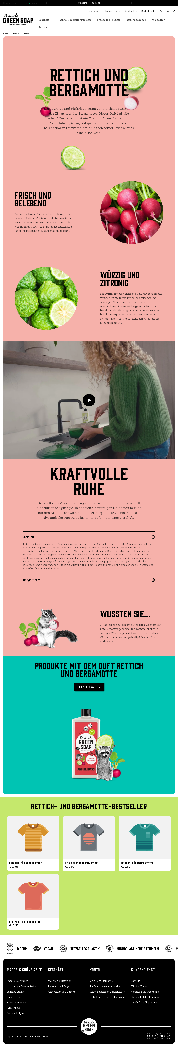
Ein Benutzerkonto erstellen (106, 986)
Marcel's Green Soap (36, 1036)
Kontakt (135, 981)
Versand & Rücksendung (145, 991)
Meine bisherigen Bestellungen (107, 991)
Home (5, 34)
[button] (94, 11)
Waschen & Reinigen (59, 981)
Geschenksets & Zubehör (62, 991)
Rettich (28, 537)
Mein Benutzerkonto (101, 981)
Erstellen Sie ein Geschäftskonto (108, 997)
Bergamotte (31, 580)
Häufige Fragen (139, 986)
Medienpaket (14, 1008)
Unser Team (13, 997)
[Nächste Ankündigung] (132, 3)
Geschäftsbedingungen (144, 1002)
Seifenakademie (16, 991)
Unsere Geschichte (17, 981)
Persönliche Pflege (59, 986)
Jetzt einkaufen (89, 686)
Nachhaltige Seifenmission (22, 986)
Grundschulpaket (16, 1013)
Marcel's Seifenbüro (18, 1002)
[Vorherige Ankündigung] (46, 3)
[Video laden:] (89, 400)
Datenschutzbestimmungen (146, 997)
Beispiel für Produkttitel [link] (26, 863)
